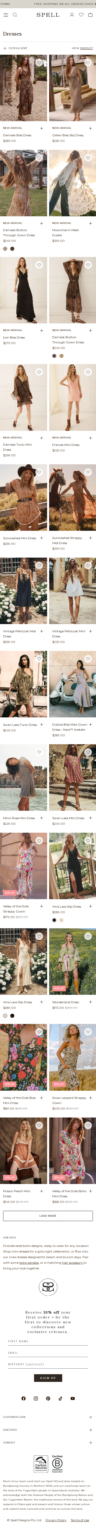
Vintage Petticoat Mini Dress (68, 633)
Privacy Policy (56, 1520)
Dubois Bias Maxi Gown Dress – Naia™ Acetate (69, 727)
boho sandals (29, 1263)
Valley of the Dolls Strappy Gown (16, 908)
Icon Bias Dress (14, 337)
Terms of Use (80, 1520)
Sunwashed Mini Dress (19, 538)
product (86, 48)
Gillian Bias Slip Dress (67, 135)
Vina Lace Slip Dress (66, 906)
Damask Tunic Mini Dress (17, 447)
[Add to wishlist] (39, 63)
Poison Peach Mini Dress (16, 1193)
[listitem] (48, 34)
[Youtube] (73, 1398)
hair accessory (72, 1263)
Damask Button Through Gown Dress (19, 232)
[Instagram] (36, 1398)
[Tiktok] (60, 1398)
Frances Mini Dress (65, 445)
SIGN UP (48, 1378)
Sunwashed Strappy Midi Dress (67, 540)
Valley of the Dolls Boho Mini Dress (69, 1193)
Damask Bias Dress (17, 135)
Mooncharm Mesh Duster (65, 232)
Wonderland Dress (65, 1002)
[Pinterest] (48, 1398)
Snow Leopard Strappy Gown (69, 1100)
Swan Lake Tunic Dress (20, 725)
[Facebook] (24, 1398)
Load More (48, 1215)
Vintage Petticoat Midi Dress (19, 633)
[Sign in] (74, 14)
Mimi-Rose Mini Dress (19, 818)
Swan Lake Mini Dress (68, 818)
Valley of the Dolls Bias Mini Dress (19, 1100)
